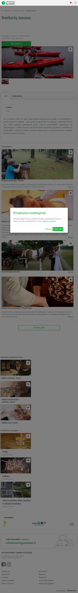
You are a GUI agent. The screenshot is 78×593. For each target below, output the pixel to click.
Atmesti (48, 229)
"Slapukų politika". (49, 221)
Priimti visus (58, 229)
